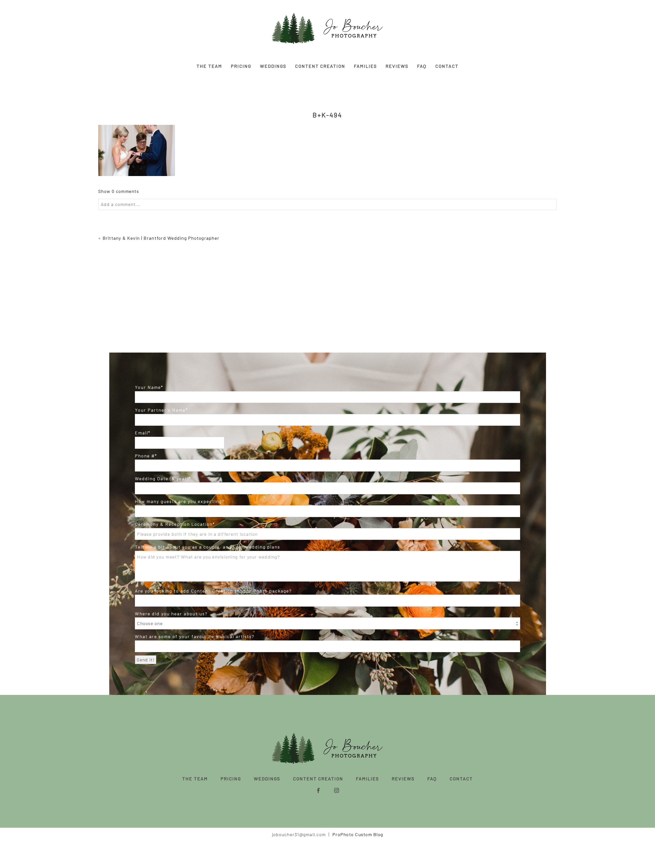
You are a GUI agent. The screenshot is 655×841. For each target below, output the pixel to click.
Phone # (145, 455)
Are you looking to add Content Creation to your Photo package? (213, 591)
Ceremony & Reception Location (173, 524)
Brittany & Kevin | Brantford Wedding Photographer (161, 238)
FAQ (422, 66)
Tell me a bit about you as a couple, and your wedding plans (207, 547)
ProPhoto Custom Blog (357, 834)
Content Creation (320, 66)
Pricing (241, 66)
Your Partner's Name (160, 410)
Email (141, 432)
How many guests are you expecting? (179, 501)
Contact (446, 66)
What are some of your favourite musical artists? (195, 636)
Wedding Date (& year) (162, 478)
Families (365, 66)
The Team (209, 66)
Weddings (273, 66)
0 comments (118, 191)
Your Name (148, 387)
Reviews (397, 66)
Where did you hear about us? (171, 613)
